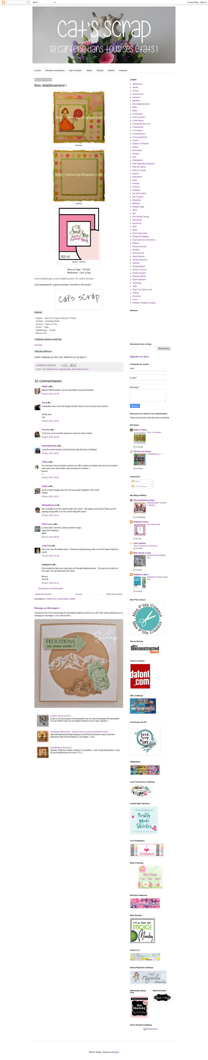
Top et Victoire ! (75, 70)
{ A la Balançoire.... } (154, 454)
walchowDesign (49, 446)
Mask (134, 210)
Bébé (134, 111)
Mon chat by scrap (141, 553)
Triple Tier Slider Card (142, 289)
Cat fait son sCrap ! (142, 451)
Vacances (136, 296)
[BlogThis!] (65, 365)
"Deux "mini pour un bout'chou (145, 546)
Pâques (135, 243)
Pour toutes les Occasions (143, 240)
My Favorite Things (140, 217)
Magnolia (136, 200)
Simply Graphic (139, 273)
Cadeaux (123, 70)
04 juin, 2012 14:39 (50, 394)
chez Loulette (139, 543)
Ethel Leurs (47, 524)
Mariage (136, 203)
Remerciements (139, 246)
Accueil (37, 70)
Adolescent (137, 84)
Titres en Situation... (154, 432)
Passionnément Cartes (144, 500)
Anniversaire (138, 94)
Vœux (135, 299)
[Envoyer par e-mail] (62, 365)
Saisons (136, 263)
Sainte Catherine (139, 260)
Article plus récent (43, 594)
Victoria (45, 430)
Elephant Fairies (140, 522)
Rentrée (136, 250)
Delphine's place (141, 574)
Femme (135, 154)
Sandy (45, 486)
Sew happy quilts (153, 524)
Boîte (134, 107)
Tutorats (100, 70)
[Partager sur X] (68, 365)
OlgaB (44, 386)
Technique (137, 283)
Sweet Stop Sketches (80, 369)
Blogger (115, 1052)
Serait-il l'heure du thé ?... (61, 716)
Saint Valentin (138, 256)
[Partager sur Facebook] (71, 365)
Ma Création (137, 197)
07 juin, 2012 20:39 (50, 556)
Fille (134, 157)
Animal (135, 91)
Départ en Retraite (140, 144)
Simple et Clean (139, 269)
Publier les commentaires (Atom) (61, 599)
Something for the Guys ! (61, 747)
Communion (137, 127)
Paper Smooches (140, 233)
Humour (136, 187)
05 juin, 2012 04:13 (50, 515)
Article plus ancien (114, 594)
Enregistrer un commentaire (51, 588)
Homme (135, 183)
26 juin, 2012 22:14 (50, 583)
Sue (43, 402)
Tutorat (135, 293)
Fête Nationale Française (143, 164)
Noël (134, 226)
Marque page (138, 207)
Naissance (137, 220)
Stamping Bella (65, 369)
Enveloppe (137, 150)
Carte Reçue (138, 120)
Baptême (136, 100)
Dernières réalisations (55, 70)
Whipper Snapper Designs (144, 303)
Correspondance (139, 137)
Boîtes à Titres (140, 430)
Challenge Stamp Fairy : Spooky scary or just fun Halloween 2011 (79, 732)
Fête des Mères (139, 167)
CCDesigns (137, 114)
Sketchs (111, 70)
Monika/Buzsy (48, 505)
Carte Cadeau (138, 117)
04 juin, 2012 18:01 (50, 453)
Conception (137, 130)
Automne (136, 97)
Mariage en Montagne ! (47, 608)
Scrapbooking (138, 266)
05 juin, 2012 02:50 (50, 496)
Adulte (135, 87)
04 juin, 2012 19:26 (50, 477)
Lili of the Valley (139, 193)
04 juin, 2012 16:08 (50, 437)
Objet (134, 230)
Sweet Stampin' (139, 279)
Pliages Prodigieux (140, 236)
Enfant (135, 147)
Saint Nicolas (138, 253)
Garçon (135, 173)
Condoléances (138, 134)
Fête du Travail (139, 170)
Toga (134, 286)
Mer (134, 213)
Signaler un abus (139, 356)
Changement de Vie (141, 124)
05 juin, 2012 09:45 (50, 537)
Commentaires (140, 486)
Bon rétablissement (50, 369)
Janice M (46, 546)
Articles (137, 481)
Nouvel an (137, 223)
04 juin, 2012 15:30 (50, 421)
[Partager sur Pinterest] (75, 365)
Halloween (137, 177)
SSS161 (38, 345)
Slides (89, 70)
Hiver (134, 180)
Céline (45, 462)
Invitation (136, 190)
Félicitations (137, 160)
